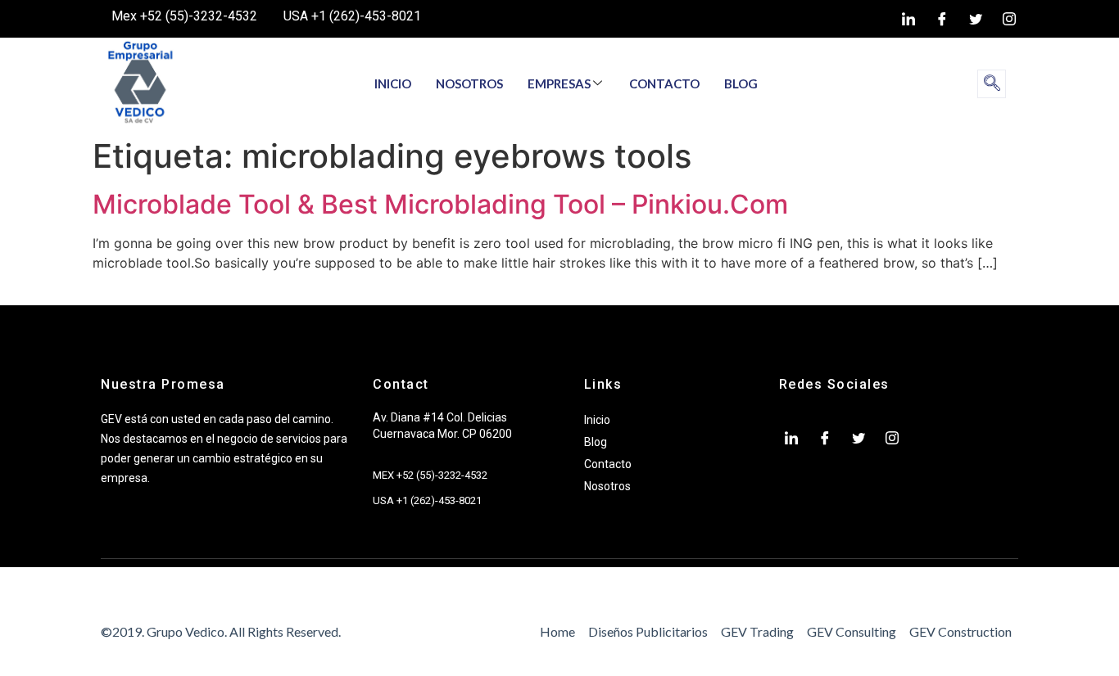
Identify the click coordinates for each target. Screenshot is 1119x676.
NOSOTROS (469, 83)
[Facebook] (942, 19)
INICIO (392, 83)
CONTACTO (664, 83)
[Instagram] (1009, 19)
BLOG (741, 83)
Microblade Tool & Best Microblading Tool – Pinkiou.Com (440, 204)
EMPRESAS (559, 83)
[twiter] (975, 19)
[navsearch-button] (991, 84)
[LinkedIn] (908, 19)
